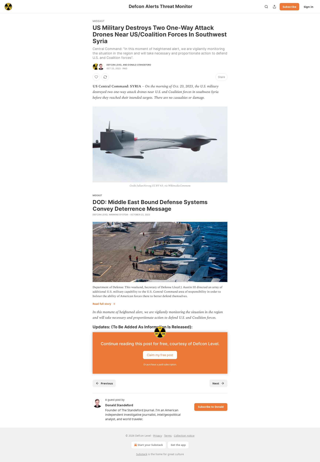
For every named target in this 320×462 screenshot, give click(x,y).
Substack (141, 454)
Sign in (308, 7)
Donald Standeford (139, 65)
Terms (168, 435)
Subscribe (289, 7)
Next (215, 383)
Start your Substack (150, 445)
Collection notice (184, 435)
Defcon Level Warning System (110, 214)
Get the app (178, 445)
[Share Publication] (274, 6)
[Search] (266, 6)
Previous (107, 383)
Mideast (98, 21)
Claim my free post (160, 355)
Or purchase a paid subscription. (160, 364)
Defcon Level (114, 65)
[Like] (96, 77)
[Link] (87, 327)
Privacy (157, 435)
